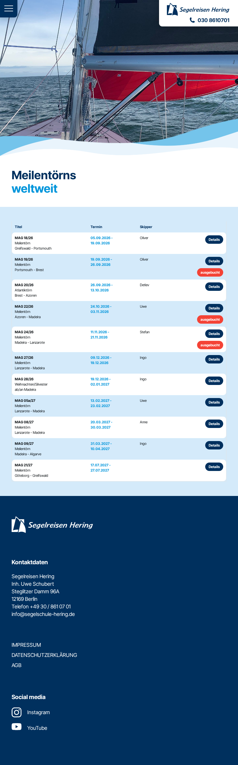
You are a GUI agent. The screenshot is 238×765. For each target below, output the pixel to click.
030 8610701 (213, 20)
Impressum (26, 645)
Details (214, 239)
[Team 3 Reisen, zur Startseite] (198, 10)
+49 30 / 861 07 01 (50, 606)
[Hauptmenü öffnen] (8, 8)
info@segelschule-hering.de (43, 614)
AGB (16, 665)
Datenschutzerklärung (44, 655)
